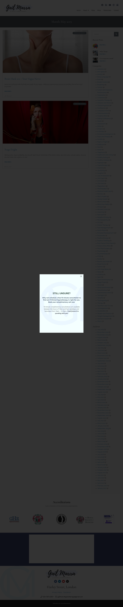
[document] (61, 303)
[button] (81, 276)
